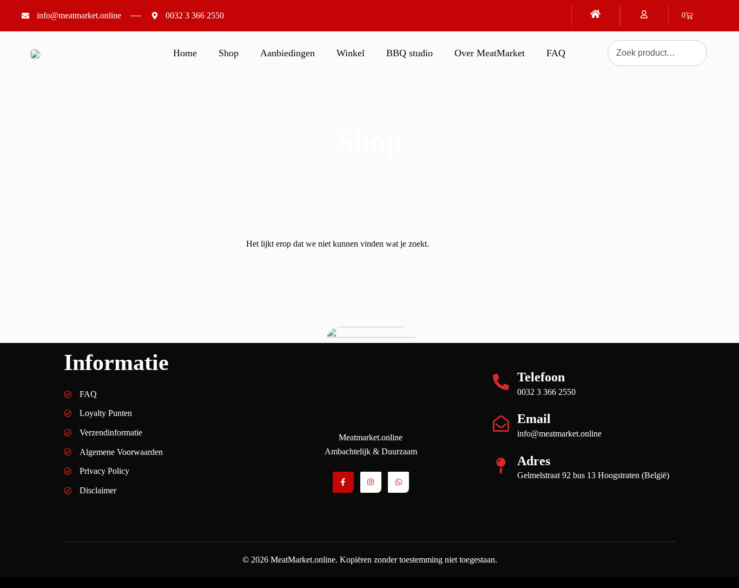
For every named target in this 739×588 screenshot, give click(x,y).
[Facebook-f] (343, 482)
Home (185, 53)
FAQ (555, 53)
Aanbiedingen (287, 53)
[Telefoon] (501, 382)
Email (534, 419)
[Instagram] (370, 482)
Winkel (350, 53)
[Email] (501, 423)
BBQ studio (409, 53)
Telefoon (541, 377)
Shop (229, 53)
